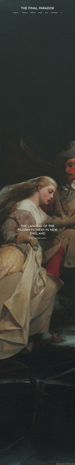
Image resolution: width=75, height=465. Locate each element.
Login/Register (54, 12)
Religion (40, 12)
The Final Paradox (37, 8)
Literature (15, 12)
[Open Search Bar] (61, 12)
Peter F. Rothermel (66, 464)
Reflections (33, 12)
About (46, 12)
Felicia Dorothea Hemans (37, 238)
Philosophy (24, 12)
